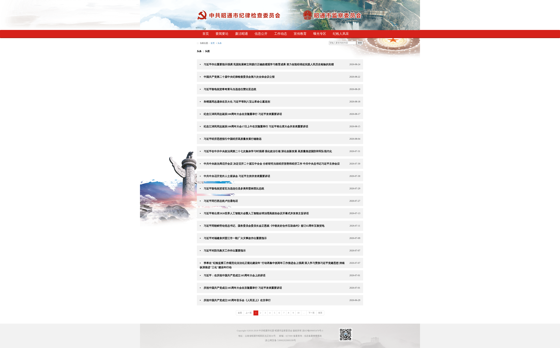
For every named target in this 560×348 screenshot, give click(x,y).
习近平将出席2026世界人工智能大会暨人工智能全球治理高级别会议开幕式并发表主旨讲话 (256, 213)
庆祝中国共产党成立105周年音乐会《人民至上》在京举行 (237, 300)
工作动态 (280, 33)
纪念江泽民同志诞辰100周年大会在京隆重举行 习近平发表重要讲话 (243, 114)
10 (298, 313)
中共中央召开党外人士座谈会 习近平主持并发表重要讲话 (237, 176)
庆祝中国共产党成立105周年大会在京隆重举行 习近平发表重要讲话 (243, 287)
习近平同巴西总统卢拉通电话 (221, 200)
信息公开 (261, 33)
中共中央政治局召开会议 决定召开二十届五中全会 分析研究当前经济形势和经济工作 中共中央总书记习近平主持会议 (272, 163)
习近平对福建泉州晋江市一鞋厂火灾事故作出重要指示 (235, 238)
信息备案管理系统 (313, 336)
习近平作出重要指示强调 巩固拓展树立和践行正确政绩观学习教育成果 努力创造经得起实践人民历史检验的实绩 (269, 64)
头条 (199, 51)
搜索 (360, 43)
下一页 (311, 313)
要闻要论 (222, 33)
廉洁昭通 (241, 33)
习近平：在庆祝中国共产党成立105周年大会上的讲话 (234, 275)
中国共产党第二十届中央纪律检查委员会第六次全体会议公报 (239, 76)
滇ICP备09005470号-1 (312, 330)
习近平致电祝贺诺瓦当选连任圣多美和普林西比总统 (234, 188)
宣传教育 (300, 33)
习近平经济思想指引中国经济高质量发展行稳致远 (232, 138)
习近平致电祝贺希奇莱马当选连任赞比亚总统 (230, 89)
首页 (205, 33)
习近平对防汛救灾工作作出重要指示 (225, 250)
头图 (207, 51)
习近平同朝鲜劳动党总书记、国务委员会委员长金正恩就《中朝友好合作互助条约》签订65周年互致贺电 (264, 225)
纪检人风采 (341, 33)
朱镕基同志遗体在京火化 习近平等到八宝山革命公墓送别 (237, 101)
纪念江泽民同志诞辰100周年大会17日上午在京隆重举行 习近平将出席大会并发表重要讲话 (256, 126)
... (304, 313)
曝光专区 (319, 33)
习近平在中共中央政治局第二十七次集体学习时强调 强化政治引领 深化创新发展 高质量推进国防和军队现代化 (268, 151)
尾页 (320, 313)
